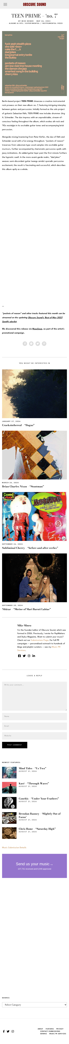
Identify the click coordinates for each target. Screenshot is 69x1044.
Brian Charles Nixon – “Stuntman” (23, 486)
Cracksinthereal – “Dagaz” (18, 425)
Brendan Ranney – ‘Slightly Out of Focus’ (39, 815)
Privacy (60, 1029)
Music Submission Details (14, 848)
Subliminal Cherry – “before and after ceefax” (30, 548)
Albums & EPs (16, 23)
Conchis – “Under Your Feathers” (39, 798)
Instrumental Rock (52, 23)
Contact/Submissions (50, 1031)
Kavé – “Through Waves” (34, 783)
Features (50, 1029)
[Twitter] (37, 343)
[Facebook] (25, 343)
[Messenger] (31, 343)
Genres (43, 1034)
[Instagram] (29, 656)
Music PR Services (57, 1034)
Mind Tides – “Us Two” (32, 768)
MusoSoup (37, 329)
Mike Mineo (28, 21)
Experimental (32, 23)
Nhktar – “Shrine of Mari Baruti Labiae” (26, 609)
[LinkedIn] (34, 656)
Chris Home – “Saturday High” (37, 829)
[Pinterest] (44, 343)
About (40, 1029)
